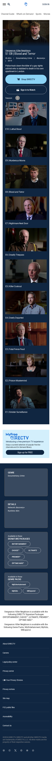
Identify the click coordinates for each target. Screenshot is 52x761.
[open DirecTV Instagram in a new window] (21, 750)
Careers (6, 652)
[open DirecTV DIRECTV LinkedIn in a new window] (4, 750)
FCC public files (9, 707)
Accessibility (7, 716)
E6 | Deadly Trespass (14, 254)
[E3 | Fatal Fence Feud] (26, 334)
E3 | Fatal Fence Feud (15, 349)
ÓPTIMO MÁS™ (18, 563)
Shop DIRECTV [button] (28, 79)
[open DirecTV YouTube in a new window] (27, 750)
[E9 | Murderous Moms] (26, 145)
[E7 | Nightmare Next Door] (26, 208)
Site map (6, 698)
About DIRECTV (9, 643)
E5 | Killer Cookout (13, 286)
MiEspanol (31, 591)
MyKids (15, 591)
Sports (38, 14)
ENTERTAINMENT (19, 544)
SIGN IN (45, 4)
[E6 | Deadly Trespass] (26, 239)
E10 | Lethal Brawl (13, 129)
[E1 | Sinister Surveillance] (26, 397)
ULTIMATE (32, 550)
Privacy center (8, 671)
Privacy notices (9, 689)
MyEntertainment (19, 584)
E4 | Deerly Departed (14, 317)
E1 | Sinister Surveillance (16, 412)
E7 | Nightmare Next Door (16, 223)
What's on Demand (24, 14)
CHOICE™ (15, 550)
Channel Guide (7, 14)
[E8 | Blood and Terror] (26, 176)
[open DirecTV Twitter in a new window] (15, 750)
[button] (4, 4)
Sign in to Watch (28, 89)
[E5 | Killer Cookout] (26, 271)
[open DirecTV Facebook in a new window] (10, 750)
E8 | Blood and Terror (14, 191)
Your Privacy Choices (14, 680)
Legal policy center (10, 662)
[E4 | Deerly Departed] (26, 302)
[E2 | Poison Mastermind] (26, 365)
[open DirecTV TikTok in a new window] (33, 750)
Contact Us (7, 725)
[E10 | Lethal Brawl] (26, 113)
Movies (47, 14)
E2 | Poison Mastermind (16, 380)
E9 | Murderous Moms (15, 160)
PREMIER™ (16, 556)
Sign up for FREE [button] (25, 452)
